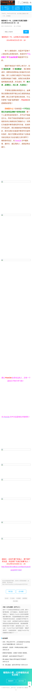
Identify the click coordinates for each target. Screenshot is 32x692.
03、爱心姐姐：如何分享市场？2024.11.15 (15, 665)
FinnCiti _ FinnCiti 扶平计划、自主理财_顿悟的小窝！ (15, 13)
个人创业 (12, 598)
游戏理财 (25, 598)
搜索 (26, 32)
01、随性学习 (5, 7)
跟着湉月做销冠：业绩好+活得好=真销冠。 (15, 653)
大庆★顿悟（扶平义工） (13, 607)
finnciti (6, 598)
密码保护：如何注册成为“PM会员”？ (13, 656)
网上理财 (15, 601)
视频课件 (11, 681)
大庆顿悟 (18, 598)
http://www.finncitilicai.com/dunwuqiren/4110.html (14, 584)
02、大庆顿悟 (16, 7)
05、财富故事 (16, 9)
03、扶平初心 (26, 7)
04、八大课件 (5, 9)
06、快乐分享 (26, 9)
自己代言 (21, 681)
